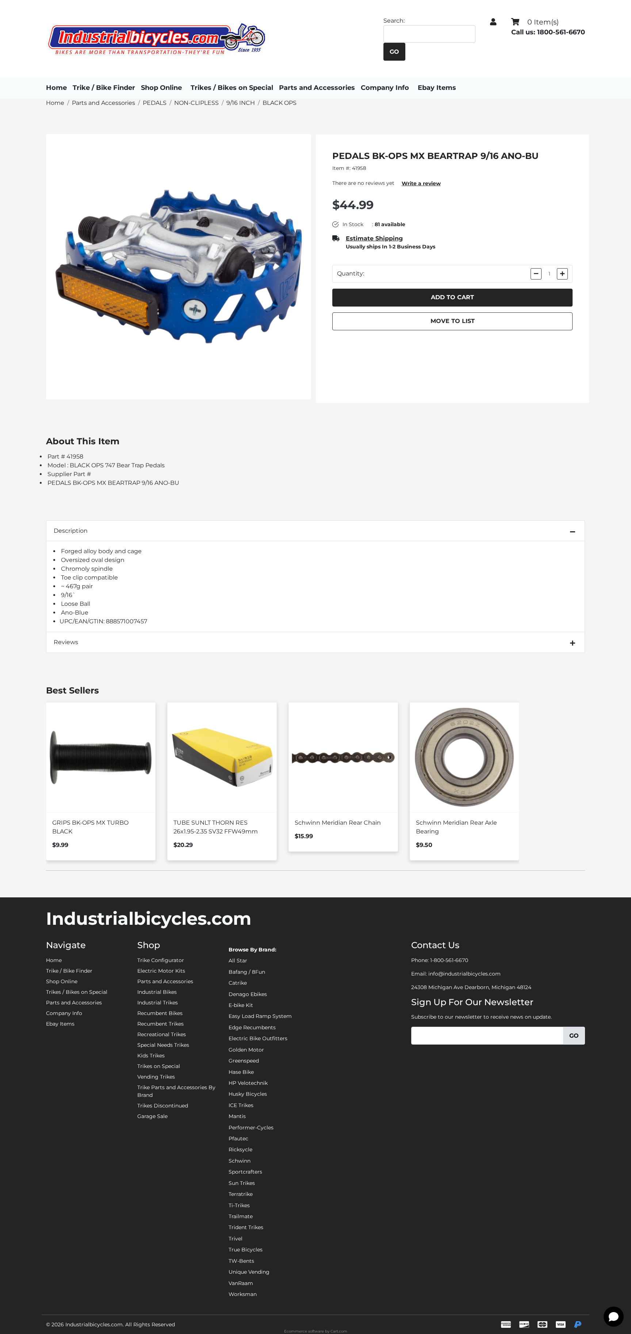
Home (56, 88)
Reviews (66, 642)
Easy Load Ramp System (260, 1016)
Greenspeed (244, 1060)
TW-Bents (241, 1261)
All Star (238, 960)
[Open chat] (614, 1317)
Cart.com (338, 1331)
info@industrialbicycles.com (464, 973)
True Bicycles (246, 1249)
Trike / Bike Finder (104, 88)
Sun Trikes (242, 1183)
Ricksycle (240, 1149)
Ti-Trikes (239, 1205)
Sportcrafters (245, 1171)
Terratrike (241, 1194)
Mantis (237, 1116)
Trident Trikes (246, 1227)
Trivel (235, 1238)
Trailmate (241, 1216)
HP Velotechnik (248, 1083)
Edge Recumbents (252, 1027)
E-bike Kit (241, 1005)
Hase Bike (241, 1072)
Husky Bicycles (248, 1094)
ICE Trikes (241, 1105)
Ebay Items (437, 88)
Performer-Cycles (251, 1127)
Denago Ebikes (248, 994)
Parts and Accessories (317, 88)
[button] (493, 22)
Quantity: (350, 273)
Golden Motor (246, 1049)
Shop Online (161, 88)
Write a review (421, 183)
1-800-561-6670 (449, 960)
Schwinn (240, 1161)
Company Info (385, 88)
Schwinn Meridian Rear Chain (338, 822)
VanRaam (241, 1283)
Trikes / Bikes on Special (232, 88)
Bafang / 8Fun (247, 972)
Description (71, 530)
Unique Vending (249, 1272)
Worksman (243, 1294)
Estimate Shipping (374, 238)
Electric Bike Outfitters (258, 1038)
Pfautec (238, 1138)
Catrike (238, 983)
